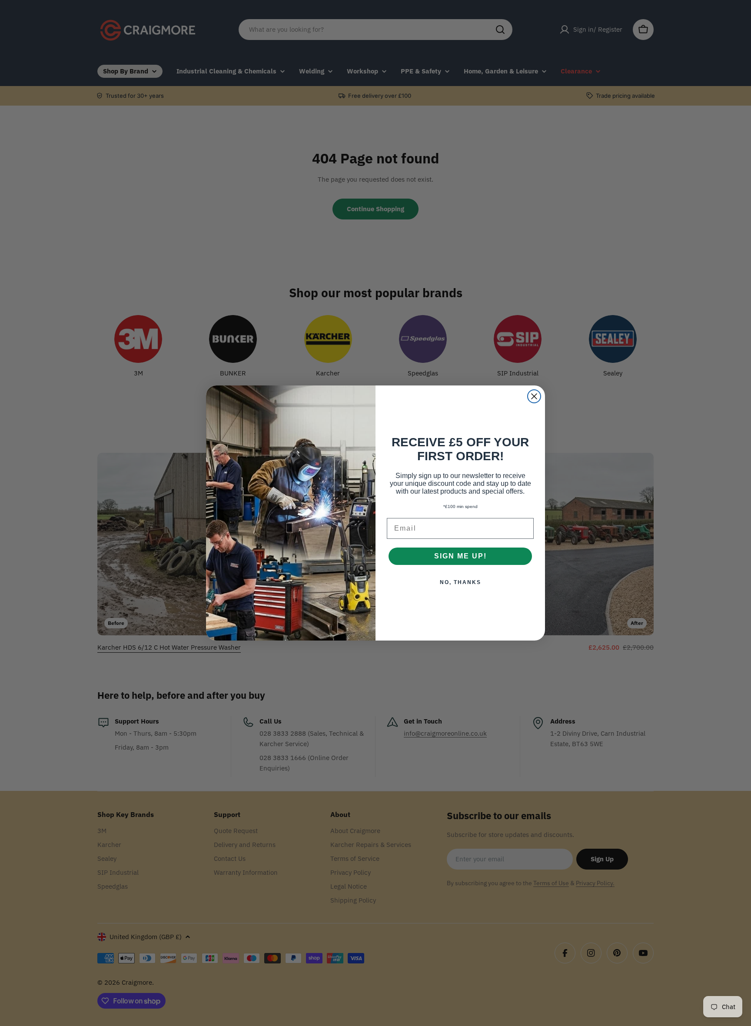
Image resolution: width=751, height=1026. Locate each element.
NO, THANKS (460, 582)
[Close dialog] (534, 396)
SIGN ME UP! (460, 556)
